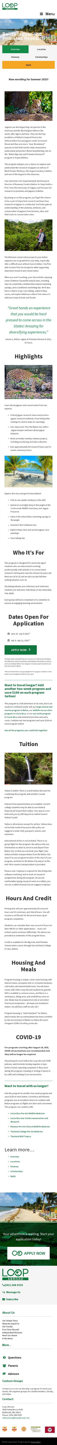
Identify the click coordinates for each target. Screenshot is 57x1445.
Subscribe (11, 1299)
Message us (12, 1292)
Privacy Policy (36, 1442)
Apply (28, 64)
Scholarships (16, 1171)
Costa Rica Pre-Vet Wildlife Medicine (27, 1113)
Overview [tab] (15, 49)
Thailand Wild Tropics (20, 1136)
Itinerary (14, 1166)
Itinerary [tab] (15, 57)
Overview (14, 1156)
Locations (15, 1161)
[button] (28, 1253)
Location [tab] (41, 49)
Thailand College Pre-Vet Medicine (26, 1131)
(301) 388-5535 (13, 1285)
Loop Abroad (9, 7)
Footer (15, 1274)
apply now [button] (19, 650)
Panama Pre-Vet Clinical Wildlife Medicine (30, 1126)
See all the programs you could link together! (26, 730)
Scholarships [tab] (41, 57)
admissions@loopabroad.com (15, 1417)
